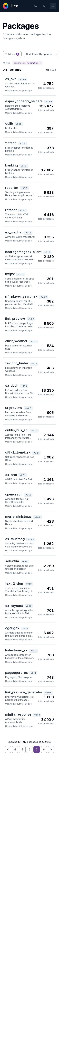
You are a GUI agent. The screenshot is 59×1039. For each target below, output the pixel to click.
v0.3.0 (44, 297)
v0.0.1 (20, 274)
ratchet (11, 210)
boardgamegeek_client (23, 252)
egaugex (12, 628)
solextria (12, 561)
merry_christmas (18, 517)
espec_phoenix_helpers (24, 101)
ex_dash (11, 386)
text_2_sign (14, 583)
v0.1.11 (34, 430)
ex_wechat (13, 232)
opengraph (13, 494)
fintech (11, 143)
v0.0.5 (48, 692)
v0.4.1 (22, 210)
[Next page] (51, 749)
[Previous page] (8, 749)
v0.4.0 (23, 79)
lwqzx (10, 274)
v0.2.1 (36, 453)
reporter (11, 188)
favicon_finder (16, 363)
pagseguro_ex (16, 673)
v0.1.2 (22, 143)
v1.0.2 (31, 319)
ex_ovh (11, 79)
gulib (9, 124)
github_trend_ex (17, 452)
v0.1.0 (18, 124)
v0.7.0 (24, 188)
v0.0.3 (28, 408)
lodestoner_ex (16, 650)
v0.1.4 (25, 561)
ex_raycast (14, 606)
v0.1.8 (28, 232)
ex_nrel (11, 475)
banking (11, 165)
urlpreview (13, 408)
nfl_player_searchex (21, 296)
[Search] (44, 5)
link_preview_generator (23, 692)
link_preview (15, 319)
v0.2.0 (31, 539)
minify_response (18, 714)
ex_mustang (15, 539)
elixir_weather (16, 341)
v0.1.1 (33, 673)
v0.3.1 (22, 475)
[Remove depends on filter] (40, 63)
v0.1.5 (24, 386)
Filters (13, 54)
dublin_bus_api (16, 430)
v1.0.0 (33, 650)
